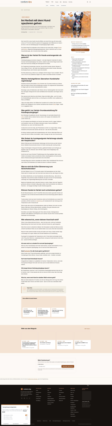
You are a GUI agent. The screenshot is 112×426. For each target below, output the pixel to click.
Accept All (26, 423)
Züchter (60, 390)
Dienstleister (63, 5)
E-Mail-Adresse (41, 364)
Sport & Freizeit (27, 9)
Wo (52, 1)
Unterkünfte (38, 398)
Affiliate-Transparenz (75, 412)
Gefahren (49, 396)
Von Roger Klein (24, 32)
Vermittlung (52, 5)
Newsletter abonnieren (68, 366)
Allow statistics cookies (8, 417)
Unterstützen (73, 416)
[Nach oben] (109, 423)
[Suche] (87, 2)
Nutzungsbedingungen (57, 420)
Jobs (60, 394)
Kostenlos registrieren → (80, 49)
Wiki (48, 390)
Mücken (25, 49)
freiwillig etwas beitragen (32, 378)
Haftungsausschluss (66, 420)
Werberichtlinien (62, 398)
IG (21, 398)
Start (22, 9)
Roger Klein (29, 287)
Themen (47, 1)
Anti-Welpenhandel (51, 400)
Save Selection (16, 423)
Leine (22, 117)
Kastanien (27, 251)
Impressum (39, 420)
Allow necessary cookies (8, 415)
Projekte (72, 396)
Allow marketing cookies (8, 418)
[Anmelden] (90, 2)
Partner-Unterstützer (74, 400)
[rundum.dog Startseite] (26, 2)
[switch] (26, 415)
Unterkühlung (39, 201)
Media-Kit (61, 400)
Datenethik (73, 414)
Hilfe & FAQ (73, 390)
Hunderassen (38, 392)
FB (24, 398)
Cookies (73, 420)
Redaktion (72, 402)
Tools (48, 394)
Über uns (72, 392)
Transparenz (73, 404)
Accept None (6, 423)
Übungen (49, 392)
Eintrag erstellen (62, 396)
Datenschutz (45, 420)
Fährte (54, 104)
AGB (50, 420)
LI (29, 398)
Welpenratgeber (50, 398)
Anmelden (83, 52)
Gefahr (38, 83)
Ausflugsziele (38, 396)
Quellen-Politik (73, 410)
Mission (72, 394)
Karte (47, 5)
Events (58, 5)
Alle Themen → (88, 328)
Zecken (60, 47)
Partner (72, 398)
